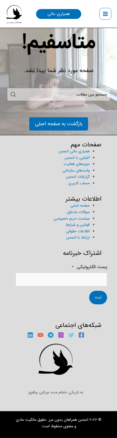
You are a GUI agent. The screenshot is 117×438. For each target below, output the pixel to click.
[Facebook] (81, 335)
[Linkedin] (30, 335)
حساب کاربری (79, 183)
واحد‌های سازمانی (76, 171)
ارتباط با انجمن (78, 237)
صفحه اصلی (80, 206)
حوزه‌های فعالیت (77, 164)
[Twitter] (71, 335)
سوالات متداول (78, 212)
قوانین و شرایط (78, 225)
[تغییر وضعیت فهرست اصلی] (105, 14)
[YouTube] (40, 335)
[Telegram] (51, 335)
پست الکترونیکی (89, 267)
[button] (58, 14)
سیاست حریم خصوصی (72, 219)
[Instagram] (61, 335)
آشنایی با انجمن (77, 158)
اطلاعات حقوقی (78, 231)
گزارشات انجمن (78, 177)
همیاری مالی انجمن (74, 151)
